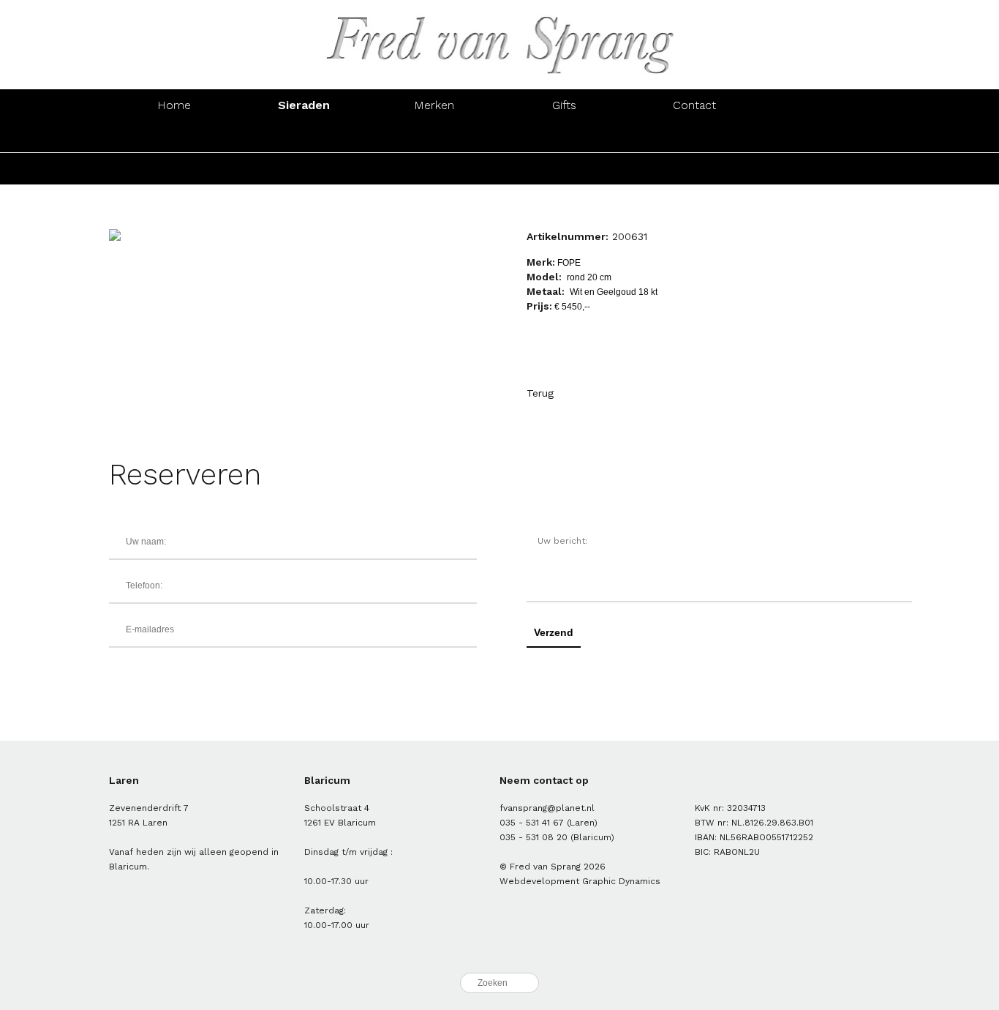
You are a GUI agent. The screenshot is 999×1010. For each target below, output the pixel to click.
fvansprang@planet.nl (547, 808)
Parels (434, 169)
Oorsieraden (304, 136)
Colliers (564, 136)
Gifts (564, 105)
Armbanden (434, 136)
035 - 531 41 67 (531, 823)
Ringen (174, 136)
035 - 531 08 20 (533, 837)
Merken (434, 105)
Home (174, 105)
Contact (694, 105)
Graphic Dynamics (621, 881)
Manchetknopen (824, 136)
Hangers (695, 136)
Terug (540, 393)
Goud (174, 169)
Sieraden (304, 105)
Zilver (304, 169)
